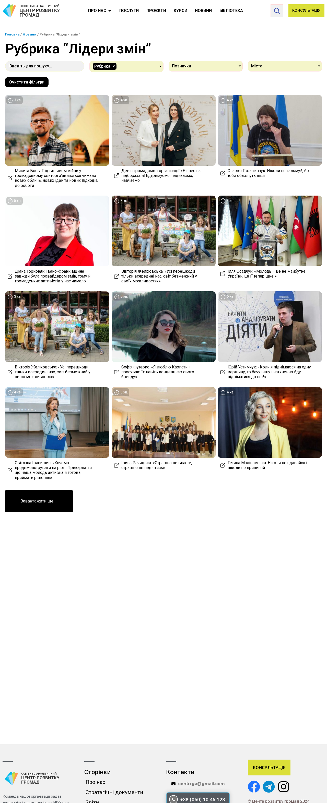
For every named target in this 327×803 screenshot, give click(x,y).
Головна (12, 34)
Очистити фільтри (26, 82)
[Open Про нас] (110, 11)
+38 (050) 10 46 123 (202, 799)
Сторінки (97, 772)
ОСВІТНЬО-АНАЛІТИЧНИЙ (40, 6)
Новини (29, 34)
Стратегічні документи (114, 792)
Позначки (181, 66)
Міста (256, 66)
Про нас (95, 782)
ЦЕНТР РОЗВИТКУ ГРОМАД (40, 13)
